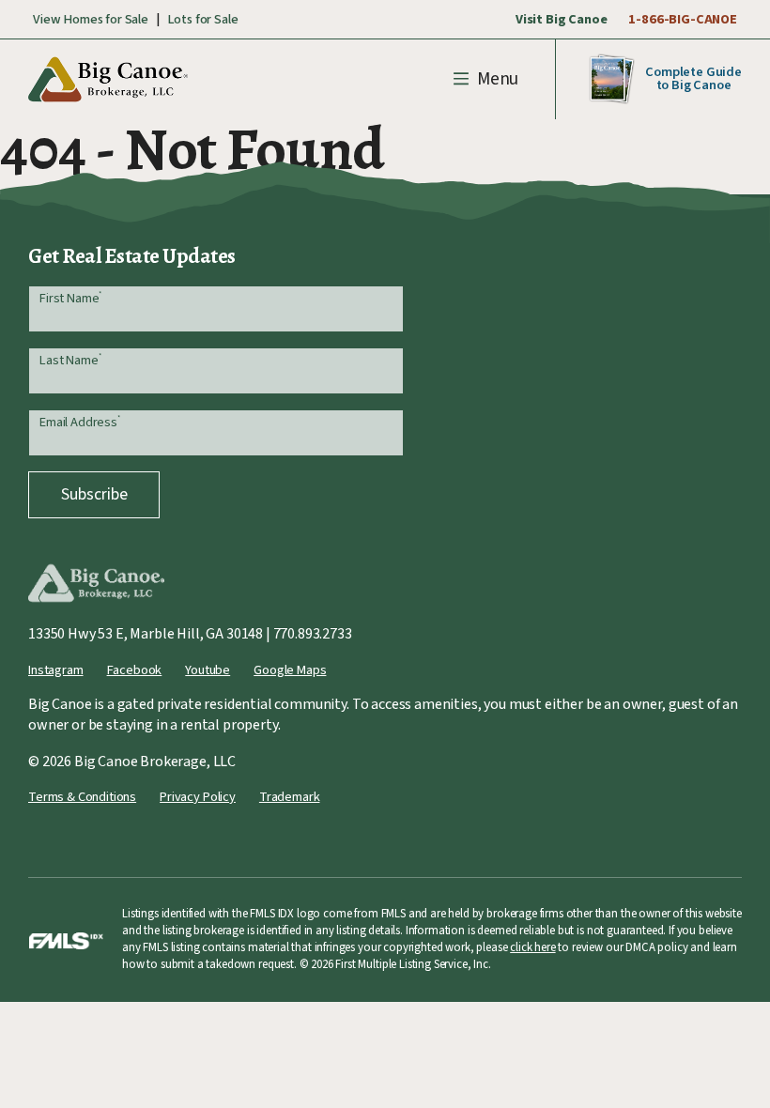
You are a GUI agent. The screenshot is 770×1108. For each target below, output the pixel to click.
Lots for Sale (203, 19)
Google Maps (290, 670)
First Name (70, 298)
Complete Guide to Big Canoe (693, 78)
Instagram (56, 670)
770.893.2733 (312, 633)
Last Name (69, 360)
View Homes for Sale (90, 19)
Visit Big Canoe (562, 19)
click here (532, 947)
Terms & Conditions (82, 797)
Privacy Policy (198, 797)
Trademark (289, 797)
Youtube (207, 670)
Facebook (134, 670)
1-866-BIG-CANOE (682, 19)
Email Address (79, 422)
